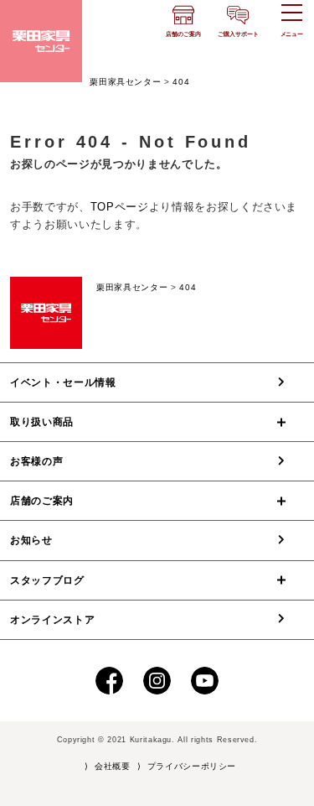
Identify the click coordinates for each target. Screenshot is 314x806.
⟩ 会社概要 (108, 766)
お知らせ (31, 540)
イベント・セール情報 (63, 382)
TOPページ (119, 206)
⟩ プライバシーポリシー (186, 766)
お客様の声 (36, 461)
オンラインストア (52, 620)
